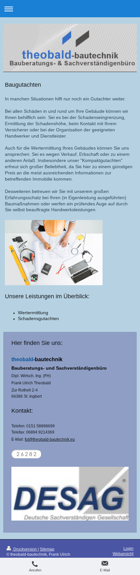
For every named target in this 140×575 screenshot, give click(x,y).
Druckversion (25, 549)
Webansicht (123, 554)
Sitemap (47, 549)
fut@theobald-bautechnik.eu (50, 439)
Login (128, 548)
